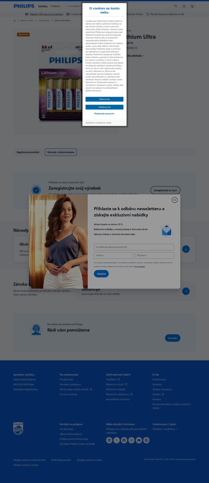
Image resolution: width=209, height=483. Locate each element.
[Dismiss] (174, 200)
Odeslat (101, 274)
